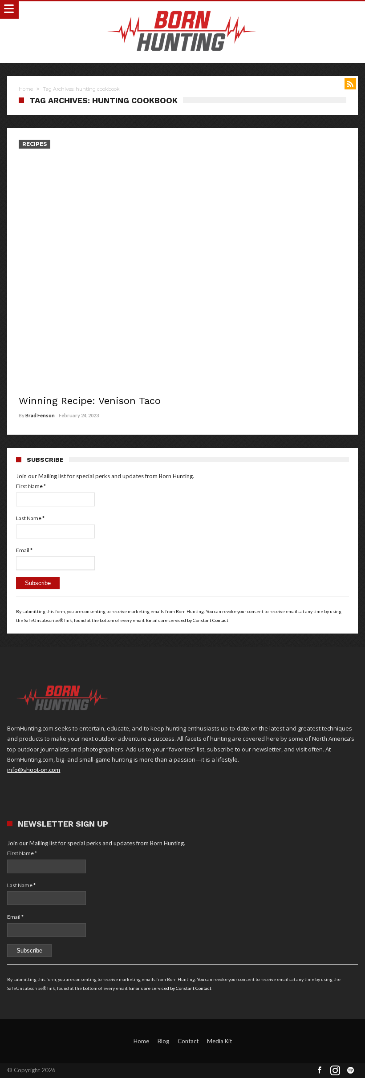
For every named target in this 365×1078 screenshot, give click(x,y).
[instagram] (335, 1070)
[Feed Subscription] (350, 83)
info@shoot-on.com (33, 770)
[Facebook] (319, 1070)
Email (24, 550)
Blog (163, 1041)
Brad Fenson (40, 415)
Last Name (30, 518)
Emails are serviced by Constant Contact (187, 620)
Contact (188, 1041)
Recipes (34, 144)
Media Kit (219, 1041)
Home (26, 89)
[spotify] (351, 1070)
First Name (31, 486)
